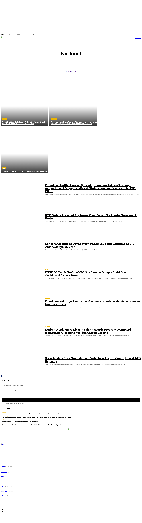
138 (4, 376)
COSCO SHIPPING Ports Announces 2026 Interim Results (20, 421)
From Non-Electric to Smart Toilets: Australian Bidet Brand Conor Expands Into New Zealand (31, 414)
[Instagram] (39, 35)
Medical (4, 423)
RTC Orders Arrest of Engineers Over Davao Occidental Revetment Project (91, 216)
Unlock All (71, 400)
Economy (71, 64)
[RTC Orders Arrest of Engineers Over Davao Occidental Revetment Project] (22, 216)
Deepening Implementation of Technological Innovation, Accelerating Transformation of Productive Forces (36, 417)
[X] (41, 35)
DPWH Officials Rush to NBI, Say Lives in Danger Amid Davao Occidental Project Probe (87, 273)
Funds (3, 168)
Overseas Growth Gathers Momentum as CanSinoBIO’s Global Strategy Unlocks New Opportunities (33, 425)
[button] (89, 38)
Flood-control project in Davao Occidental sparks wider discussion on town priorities (92, 302)
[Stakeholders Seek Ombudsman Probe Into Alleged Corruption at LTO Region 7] (22, 359)
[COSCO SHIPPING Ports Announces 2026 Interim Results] (24, 149)
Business (71, 60)
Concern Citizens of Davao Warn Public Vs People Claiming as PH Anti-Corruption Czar (89, 245)
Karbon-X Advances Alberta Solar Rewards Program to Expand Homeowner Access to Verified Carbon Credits (88, 331)
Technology (54, 119)
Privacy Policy (21, 403)
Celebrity (71, 61)
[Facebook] (37, 35)
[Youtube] (42, 35)
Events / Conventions (72, 66)
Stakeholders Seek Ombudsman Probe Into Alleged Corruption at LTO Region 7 (93, 359)
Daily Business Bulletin (71, 63)
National (47, 212)
